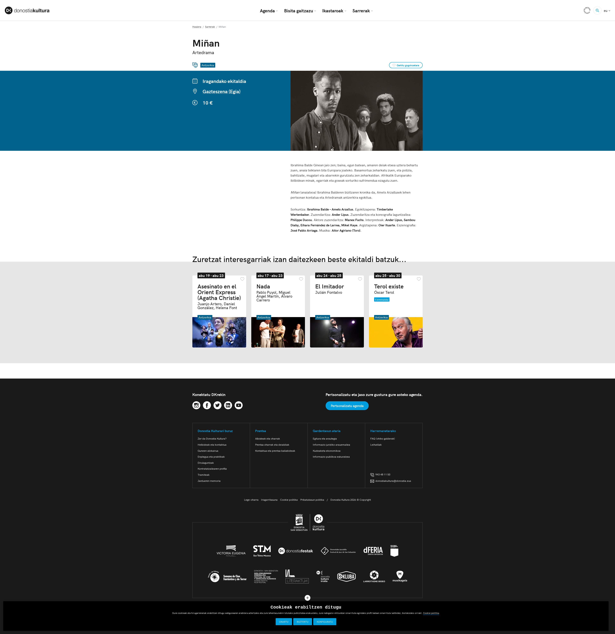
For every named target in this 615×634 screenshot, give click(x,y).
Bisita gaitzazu (298, 10)
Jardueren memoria (209, 480)
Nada (274, 292)
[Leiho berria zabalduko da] (196, 404)
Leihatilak (376, 444)
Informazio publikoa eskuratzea (331, 456)
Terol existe (389, 288)
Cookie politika (289, 499)
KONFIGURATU (325, 621)
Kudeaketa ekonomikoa (326, 450)
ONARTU (283, 621)
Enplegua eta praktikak (211, 456)
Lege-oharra (251, 499)
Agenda (267, 10)
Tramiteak (203, 474)
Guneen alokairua (208, 450)
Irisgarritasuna (269, 499)
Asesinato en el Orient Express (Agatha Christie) (219, 296)
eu (607, 10)
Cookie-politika (431, 612)
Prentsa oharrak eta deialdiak (272, 444)
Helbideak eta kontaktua (212, 444)
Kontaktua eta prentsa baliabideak (275, 450)
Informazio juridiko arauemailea (331, 444)
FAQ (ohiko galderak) (382, 438)
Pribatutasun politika (312, 499)
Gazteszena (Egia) (221, 91)
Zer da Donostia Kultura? (212, 438)
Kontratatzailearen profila (212, 468)
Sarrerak (361, 10)
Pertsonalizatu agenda (347, 405)
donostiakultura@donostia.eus (393, 480)
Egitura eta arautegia (325, 438)
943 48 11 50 (382, 474)
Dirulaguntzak (206, 462)
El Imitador (329, 288)
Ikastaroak (332, 10)
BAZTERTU (302, 621)
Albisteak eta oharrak (267, 438)
